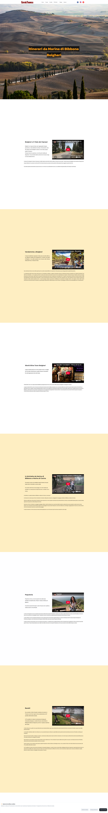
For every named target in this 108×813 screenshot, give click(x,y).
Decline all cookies (85, 809)
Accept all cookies (103, 809)
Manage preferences (94, 809)
